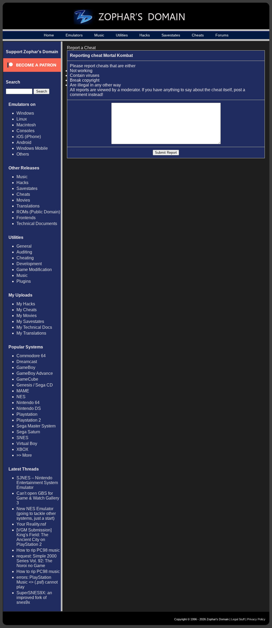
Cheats (198, 35)
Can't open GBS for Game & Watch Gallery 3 (37, 498)
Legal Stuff (238, 619)
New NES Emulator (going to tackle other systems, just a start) (36, 513)
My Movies (26, 315)
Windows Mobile (32, 148)
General (24, 246)
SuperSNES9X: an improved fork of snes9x (34, 597)
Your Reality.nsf (31, 524)
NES (21, 396)
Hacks (144, 35)
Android (23, 142)
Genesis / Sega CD (34, 385)
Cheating (25, 258)
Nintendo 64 (28, 402)
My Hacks (25, 304)
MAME (22, 391)
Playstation (26, 414)
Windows (25, 113)
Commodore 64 (31, 355)
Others (22, 154)
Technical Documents (36, 223)
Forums (221, 35)
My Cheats (26, 309)
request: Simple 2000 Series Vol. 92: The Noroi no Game (36, 561)
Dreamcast (26, 361)
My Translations (31, 333)
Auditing (24, 252)
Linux (21, 119)
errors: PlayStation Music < (37, 582)
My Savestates (30, 321)
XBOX (22, 449)
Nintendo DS (28, 408)
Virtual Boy (26, 443)
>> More (24, 455)
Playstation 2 (28, 420)
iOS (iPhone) (28, 136)
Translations (28, 206)
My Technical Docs (34, 327)
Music (99, 35)
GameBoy (25, 367)
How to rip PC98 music (38, 550)
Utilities (122, 35)
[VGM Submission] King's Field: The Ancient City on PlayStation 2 (34, 537)
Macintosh (26, 125)
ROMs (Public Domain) (38, 212)
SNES (22, 437)
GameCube (27, 379)
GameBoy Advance (34, 373)
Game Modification (34, 269)
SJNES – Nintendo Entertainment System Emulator (37, 483)
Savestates (171, 35)
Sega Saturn (28, 432)
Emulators (74, 35)
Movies (23, 200)
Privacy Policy (256, 619)
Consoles (25, 130)
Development (29, 263)
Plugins (23, 281)
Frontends (26, 217)
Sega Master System (36, 426)
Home (49, 35)
